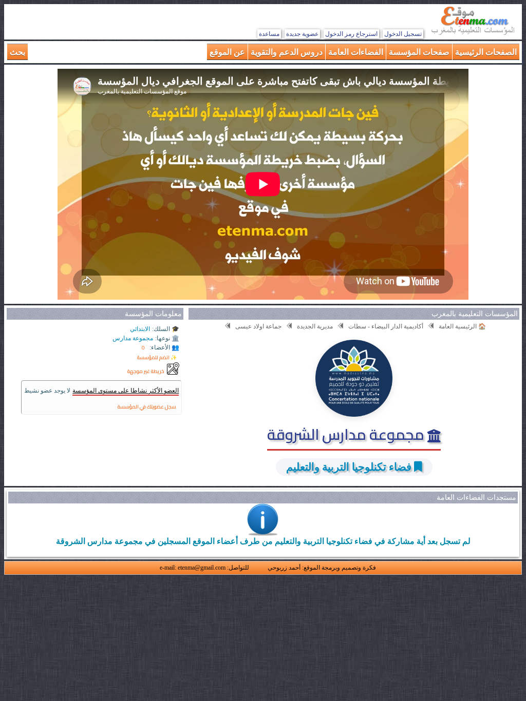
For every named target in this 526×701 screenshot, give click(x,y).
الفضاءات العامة (355, 51)
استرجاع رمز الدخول (351, 33)
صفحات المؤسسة (419, 51)
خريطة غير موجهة (145, 371)
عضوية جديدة (302, 33)
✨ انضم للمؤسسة (157, 357)
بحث (17, 51)
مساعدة (269, 33)
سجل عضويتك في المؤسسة (147, 407)
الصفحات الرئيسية (486, 51)
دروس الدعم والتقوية (287, 51)
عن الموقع (227, 51)
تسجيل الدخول (403, 33)
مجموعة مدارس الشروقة (347, 434)
